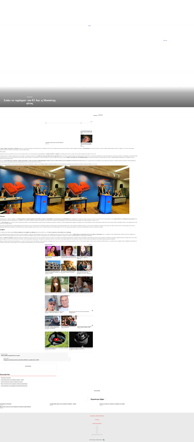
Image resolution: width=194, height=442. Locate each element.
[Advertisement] (97, 63)
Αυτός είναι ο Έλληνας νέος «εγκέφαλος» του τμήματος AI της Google (12, 381)
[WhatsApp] (31, 369)
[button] (69, 164)
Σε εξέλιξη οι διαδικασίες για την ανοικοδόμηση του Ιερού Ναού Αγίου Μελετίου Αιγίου (14, 385)
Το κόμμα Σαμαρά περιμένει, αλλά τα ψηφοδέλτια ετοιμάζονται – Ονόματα (12, 379)
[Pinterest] (28, 369)
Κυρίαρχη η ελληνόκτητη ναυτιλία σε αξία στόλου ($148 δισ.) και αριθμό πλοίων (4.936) (21, 359)
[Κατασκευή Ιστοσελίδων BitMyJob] (104, 439)
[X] (24, 369)
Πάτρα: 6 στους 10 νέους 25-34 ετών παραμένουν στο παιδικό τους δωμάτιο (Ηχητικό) (14, 383)
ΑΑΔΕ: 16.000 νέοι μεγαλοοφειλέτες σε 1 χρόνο (10, 355)
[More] (35, 369)
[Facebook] (20, 369)
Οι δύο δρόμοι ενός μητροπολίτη (6, 377)
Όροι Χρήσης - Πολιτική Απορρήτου (97, 415)
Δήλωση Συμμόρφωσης (97, 423)
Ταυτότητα (97, 419)
